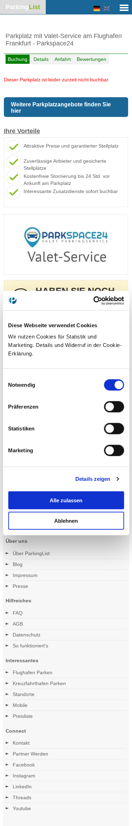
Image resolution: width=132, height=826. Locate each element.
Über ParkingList (31, 553)
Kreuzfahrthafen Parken (39, 683)
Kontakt (21, 743)
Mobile (20, 705)
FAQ (18, 613)
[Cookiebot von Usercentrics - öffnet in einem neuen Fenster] (94, 300)
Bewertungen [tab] (91, 59)
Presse (20, 586)
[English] (106, 8)
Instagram (24, 775)
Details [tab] (41, 59)
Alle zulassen (66, 500)
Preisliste (23, 716)
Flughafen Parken (32, 672)
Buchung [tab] (17, 59)
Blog (18, 564)
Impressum (25, 575)
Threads (22, 797)
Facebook (24, 765)
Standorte (23, 694)
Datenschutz (26, 635)
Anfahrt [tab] (63, 59)
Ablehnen (66, 521)
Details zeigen (92, 479)
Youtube (22, 808)
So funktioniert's (30, 645)
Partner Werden (30, 754)
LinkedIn (22, 786)
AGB (18, 624)
